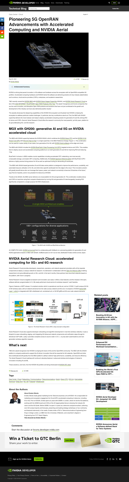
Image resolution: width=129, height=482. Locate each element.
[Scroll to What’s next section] (27, 345)
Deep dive (19, 381)
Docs (52, 3)
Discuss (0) (85, 79)
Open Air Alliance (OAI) (73, 271)
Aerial (58, 379)
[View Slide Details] (64, 440)
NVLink (71, 379)
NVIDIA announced (29, 250)
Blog (42, 3)
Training (66, 3)
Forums (47, 3)
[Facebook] (107, 459)
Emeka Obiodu (15, 81)
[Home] (15, 3)
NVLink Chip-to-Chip (29, 141)
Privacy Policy (11, 475)
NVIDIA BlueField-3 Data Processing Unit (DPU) (46, 147)
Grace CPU (64, 379)
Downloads (59, 3)
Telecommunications (48, 379)
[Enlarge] (86, 187)
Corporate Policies (54, 475)
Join (114, 3)
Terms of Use (35, 475)
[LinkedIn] (113, 459)
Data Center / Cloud (16, 14)
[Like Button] (74, 79)
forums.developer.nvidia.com (46, 429)
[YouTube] (120, 459)
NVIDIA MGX (29, 101)
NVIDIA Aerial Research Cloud (75, 101)
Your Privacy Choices (23, 475)
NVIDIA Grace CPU (66, 138)
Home (37, 3)
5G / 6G (26, 381)
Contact (64, 475)
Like (78, 79)
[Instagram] (110, 459)
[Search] (109, 2)
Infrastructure (40, 381)
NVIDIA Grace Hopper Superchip (46, 101)
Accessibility (44, 475)
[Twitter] (117, 459)
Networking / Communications (31, 379)
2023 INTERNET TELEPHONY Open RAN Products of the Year (35, 104)
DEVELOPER (28, 3)
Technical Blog (17, 8)
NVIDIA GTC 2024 (65, 365)
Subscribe (115, 8)
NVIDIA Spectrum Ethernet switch (60, 159)
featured (32, 381)
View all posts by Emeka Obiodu (35, 418)
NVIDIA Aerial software (62, 143)
